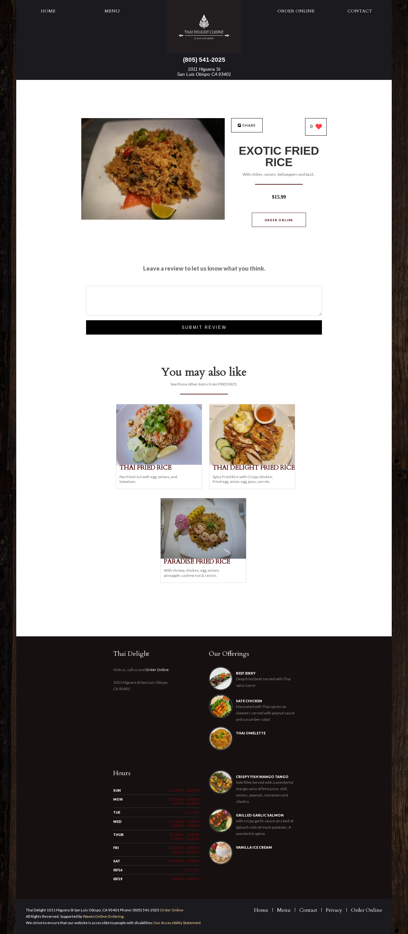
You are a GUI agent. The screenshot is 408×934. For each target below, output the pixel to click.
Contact (359, 11)
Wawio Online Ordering (103, 916)
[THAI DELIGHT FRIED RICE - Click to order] (252, 463)
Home (48, 11)
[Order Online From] (153, 218)
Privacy (334, 910)
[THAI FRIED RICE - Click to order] (159, 463)
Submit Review (204, 327)
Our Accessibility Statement (177, 922)
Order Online (296, 11)
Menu (112, 11)
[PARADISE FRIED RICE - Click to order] (203, 557)
